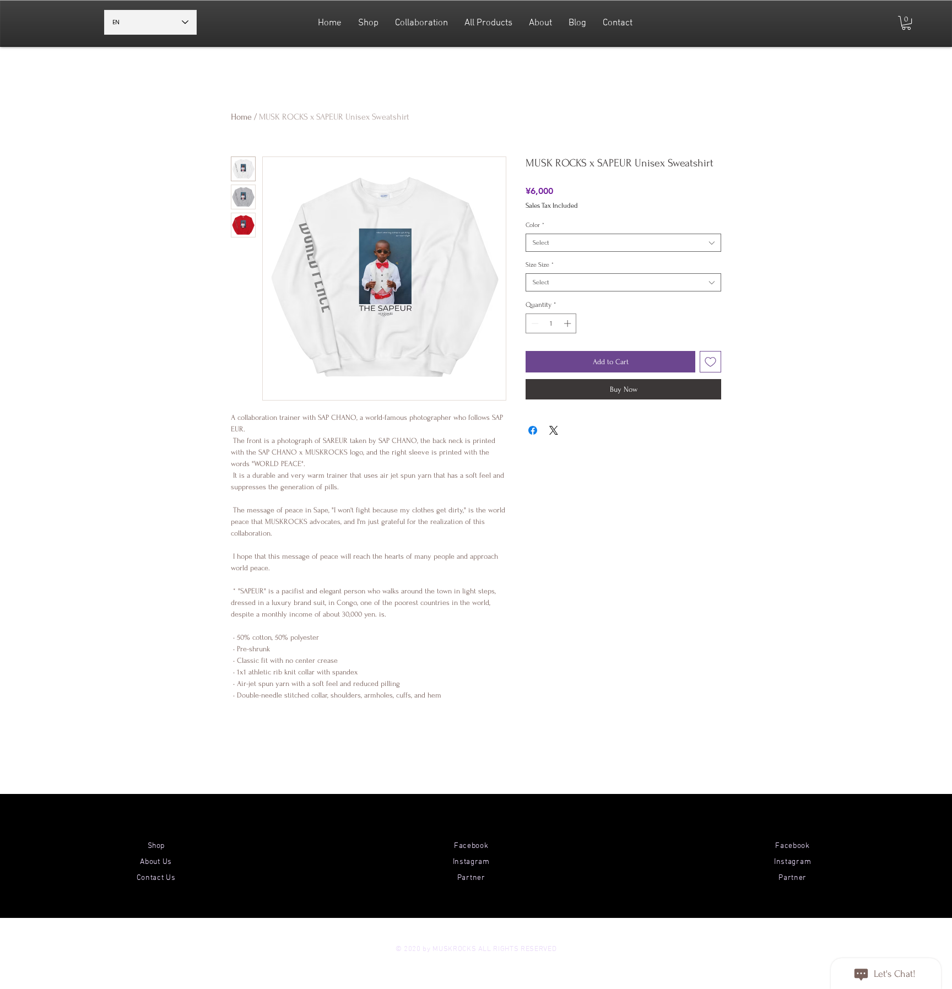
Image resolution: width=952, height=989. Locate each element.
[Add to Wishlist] (710, 361)
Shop (156, 846)
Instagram (471, 862)
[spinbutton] (551, 323)
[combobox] (623, 243)
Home (241, 117)
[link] (906, 23)
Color (535, 225)
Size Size (540, 264)
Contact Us (156, 878)
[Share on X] (553, 430)
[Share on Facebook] (532, 430)
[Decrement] (533, 323)
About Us (156, 862)
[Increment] (568, 323)
